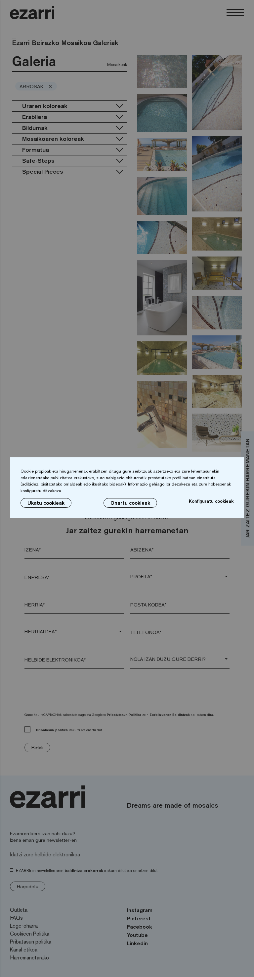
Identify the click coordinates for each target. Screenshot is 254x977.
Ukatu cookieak (45, 503)
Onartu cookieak (130, 503)
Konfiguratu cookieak (211, 501)
